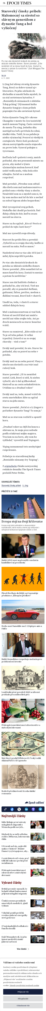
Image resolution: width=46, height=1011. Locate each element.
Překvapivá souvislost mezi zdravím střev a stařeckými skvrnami (21, 726)
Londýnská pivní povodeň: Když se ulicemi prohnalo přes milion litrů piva (21, 693)
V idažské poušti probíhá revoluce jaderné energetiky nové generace (14, 915)
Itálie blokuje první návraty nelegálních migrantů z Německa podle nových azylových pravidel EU (14, 824)
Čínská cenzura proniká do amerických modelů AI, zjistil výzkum (14, 903)
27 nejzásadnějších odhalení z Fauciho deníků (15, 927)
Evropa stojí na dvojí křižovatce (22, 521)
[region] (23, 984)
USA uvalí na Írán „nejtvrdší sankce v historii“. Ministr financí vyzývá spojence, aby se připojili (14, 848)
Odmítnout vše (23, 1005)
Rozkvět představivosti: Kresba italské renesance (18, 792)
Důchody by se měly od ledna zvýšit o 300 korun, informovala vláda (15, 836)
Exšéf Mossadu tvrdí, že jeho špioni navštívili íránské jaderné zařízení (14, 939)
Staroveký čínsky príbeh (11, 485)
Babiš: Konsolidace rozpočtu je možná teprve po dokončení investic (22, 660)
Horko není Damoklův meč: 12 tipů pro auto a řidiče (22, 627)
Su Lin (4, 75)
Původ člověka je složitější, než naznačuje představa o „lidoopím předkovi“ (20, 594)
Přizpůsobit (23, 998)
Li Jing (25, 485)
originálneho (10, 466)
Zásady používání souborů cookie (24, 985)
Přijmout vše (23, 992)
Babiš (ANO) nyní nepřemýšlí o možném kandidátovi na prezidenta (20, 561)
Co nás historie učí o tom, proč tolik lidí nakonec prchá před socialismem (15, 860)
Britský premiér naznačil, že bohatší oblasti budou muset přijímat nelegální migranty (14, 891)
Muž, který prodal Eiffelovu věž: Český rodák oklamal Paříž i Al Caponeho (21, 759)
